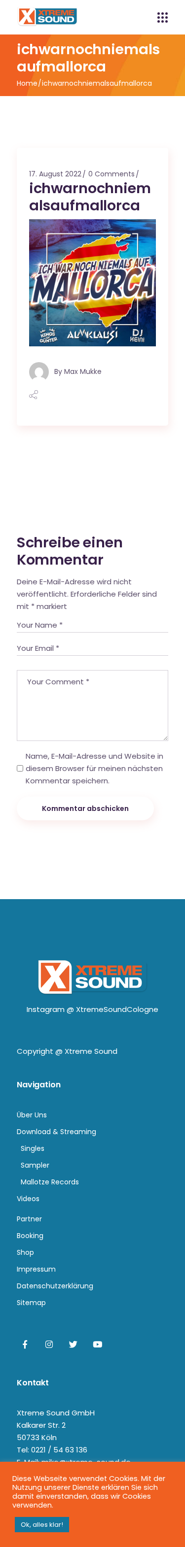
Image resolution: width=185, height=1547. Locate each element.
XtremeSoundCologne (117, 1009)
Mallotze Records (50, 1182)
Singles (32, 1148)
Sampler (35, 1165)
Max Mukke (83, 371)
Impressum (36, 1269)
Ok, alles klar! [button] (42, 1524)
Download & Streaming (56, 1132)
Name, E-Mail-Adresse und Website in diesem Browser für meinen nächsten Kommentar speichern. (94, 768)
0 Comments (111, 174)
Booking (30, 1236)
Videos (28, 1199)
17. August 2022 (55, 174)
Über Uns (32, 1115)
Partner (29, 1219)
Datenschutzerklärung (55, 1286)
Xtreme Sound (91, 1051)
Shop (25, 1252)
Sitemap (31, 1303)
